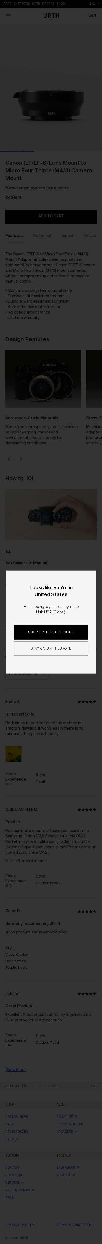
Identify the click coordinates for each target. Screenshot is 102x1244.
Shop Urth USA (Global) (51, 632)
